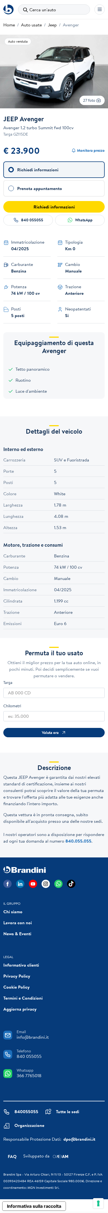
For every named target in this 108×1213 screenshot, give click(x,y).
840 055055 (32, 220)
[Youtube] (33, 884)
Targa (7, 682)
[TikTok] (71, 884)
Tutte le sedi (67, 1112)
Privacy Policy (16, 976)
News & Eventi (17, 934)
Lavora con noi (17, 923)
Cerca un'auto (42, 10)
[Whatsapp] (58, 884)
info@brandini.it (33, 1037)
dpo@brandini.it (79, 1139)
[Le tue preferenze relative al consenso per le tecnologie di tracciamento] (98, 1203)
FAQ (12, 1156)
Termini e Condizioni (23, 998)
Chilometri (12, 706)
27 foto (89, 100)
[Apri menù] (99, 9)
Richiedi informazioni (54, 207)
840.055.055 (78, 841)
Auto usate (31, 25)
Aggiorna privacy (20, 1009)
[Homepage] (8, 9)
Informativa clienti (21, 965)
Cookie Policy (16, 987)
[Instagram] (46, 884)
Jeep (52, 25)
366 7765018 (29, 1075)
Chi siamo (12, 912)
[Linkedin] (20, 884)
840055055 (26, 1112)
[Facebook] (7, 884)
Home (9, 25)
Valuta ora (50, 732)
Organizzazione (29, 1125)
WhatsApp (83, 220)
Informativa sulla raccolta (34, 1206)
